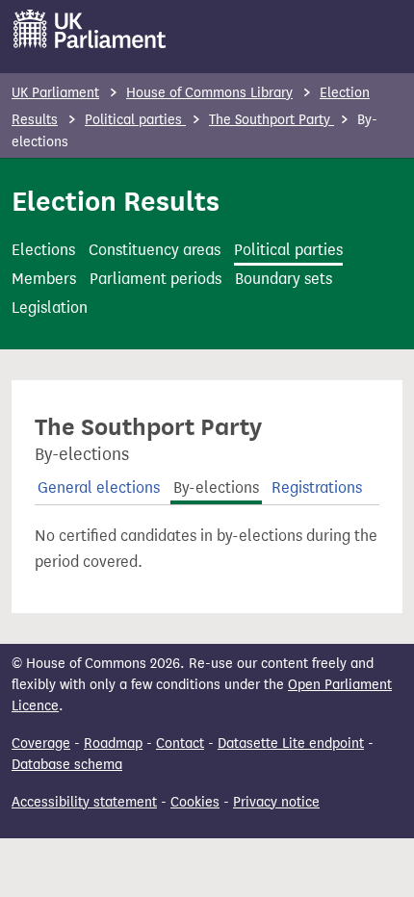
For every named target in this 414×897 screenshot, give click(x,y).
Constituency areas (154, 250)
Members (44, 278)
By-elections (216, 487)
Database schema (67, 764)
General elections (99, 487)
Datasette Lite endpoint (291, 743)
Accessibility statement (84, 802)
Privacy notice (276, 802)
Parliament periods (155, 278)
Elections (43, 250)
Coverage (41, 743)
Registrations (317, 487)
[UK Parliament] (90, 29)
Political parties (135, 120)
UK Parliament (55, 93)
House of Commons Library (209, 93)
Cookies (195, 802)
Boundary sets (283, 278)
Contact (180, 743)
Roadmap (113, 743)
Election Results (116, 201)
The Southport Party (271, 120)
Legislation (50, 307)
